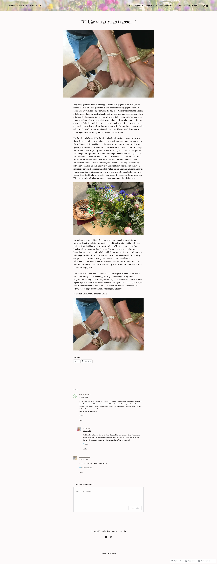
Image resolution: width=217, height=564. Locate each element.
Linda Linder (87, 428)
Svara (81, 420)
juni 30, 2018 (83, 459)
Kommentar (135, 508)
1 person (89, 468)
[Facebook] (207, 5)
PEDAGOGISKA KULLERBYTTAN (24, 5)
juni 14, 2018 (83, 397)
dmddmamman (84, 457)
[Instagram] (203, 5)
